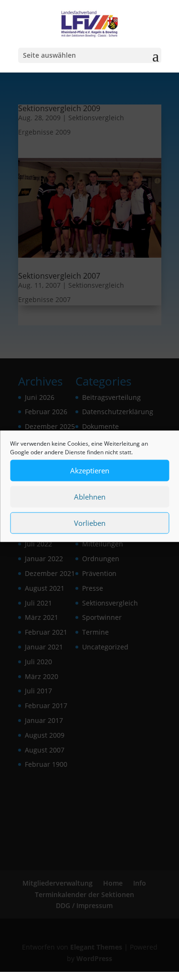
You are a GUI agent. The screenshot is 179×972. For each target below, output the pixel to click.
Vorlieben (89, 523)
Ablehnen (89, 497)
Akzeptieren (89, 470)
